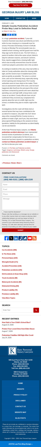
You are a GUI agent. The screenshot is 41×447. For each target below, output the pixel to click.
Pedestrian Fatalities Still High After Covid (17, 335)
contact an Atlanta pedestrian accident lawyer (19, 142)
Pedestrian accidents (24, 148)
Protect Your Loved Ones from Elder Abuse (18, 329)
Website (20, 389)
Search (36, 310)
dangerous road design (13, 150)
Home (7, 18)
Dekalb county (25, 150)
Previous (6, 163)
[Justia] (20, 238)
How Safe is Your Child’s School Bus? (16, 322)
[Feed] (34, 238)
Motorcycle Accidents (11, 282)
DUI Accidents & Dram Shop (14, 274)
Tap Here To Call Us (20, 5)
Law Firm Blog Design (19, 444)
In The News (12, 148)
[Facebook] (6, 238)
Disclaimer (21, 401)
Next (19, 163)
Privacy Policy (20, 395)
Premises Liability (10, 294)
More (34, 18)
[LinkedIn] (16, 238)
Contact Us (20, 18)
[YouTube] (29, 238)
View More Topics (8, 298)
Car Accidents (9, 250)
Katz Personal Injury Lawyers (28, 438)
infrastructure (15, 152)
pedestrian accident (16, 38)
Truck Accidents (9, 278)
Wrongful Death (10, 262)
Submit (20, 230)
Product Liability (10, 290)
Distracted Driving (10, 286)
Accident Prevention (11, 266)
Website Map (20, 412)
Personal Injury (10, 258)
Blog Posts (20, 418)
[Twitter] (11, 238)
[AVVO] (25, 238)
